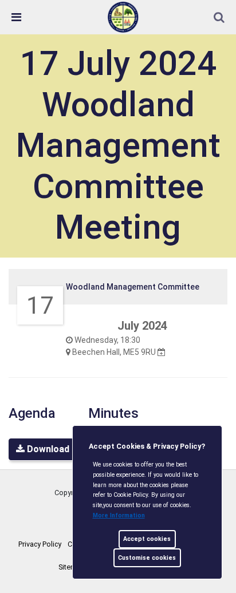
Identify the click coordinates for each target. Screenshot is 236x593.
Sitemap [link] (71, 567)
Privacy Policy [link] (39, 544)
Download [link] (47, 449)
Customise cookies (147, 558)
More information (119, 515)
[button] (220, 18)
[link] (123, 16)
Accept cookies (147, 539)
